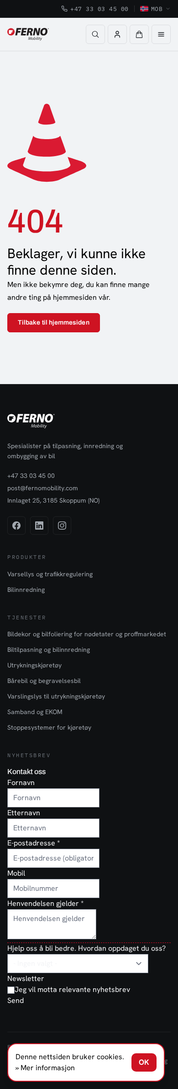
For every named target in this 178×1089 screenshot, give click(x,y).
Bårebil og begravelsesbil (44, 681)
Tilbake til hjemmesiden (53, 322)
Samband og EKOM (35, 712)
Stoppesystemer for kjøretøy (49, 727)
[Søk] (95, 34)
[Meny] (161, 34)
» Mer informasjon (45, 1068)
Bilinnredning (26, 589)
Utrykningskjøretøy (34, 665)
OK (144, 1062)
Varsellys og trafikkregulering (50, 574)
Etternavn (23, 813)
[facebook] (16, 525)
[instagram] (62, 525)
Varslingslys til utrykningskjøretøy (56, 696)
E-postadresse (33, 843)
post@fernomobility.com (42, 488)
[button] (139, 34)
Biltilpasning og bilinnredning (48, 649)
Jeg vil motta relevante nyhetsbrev (72, 989)
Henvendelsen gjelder (45, 903)
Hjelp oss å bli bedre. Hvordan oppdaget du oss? (86, 948)
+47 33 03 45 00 (99, 8)
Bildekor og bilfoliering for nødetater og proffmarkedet (86, 634)
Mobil (16, 873)
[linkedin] (39, 525)
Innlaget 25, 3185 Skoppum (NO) (53, 500)
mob (157, 8)
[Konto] (117, 34)
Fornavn (21, 782)
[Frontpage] (28, 34)
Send (15, 1000)
